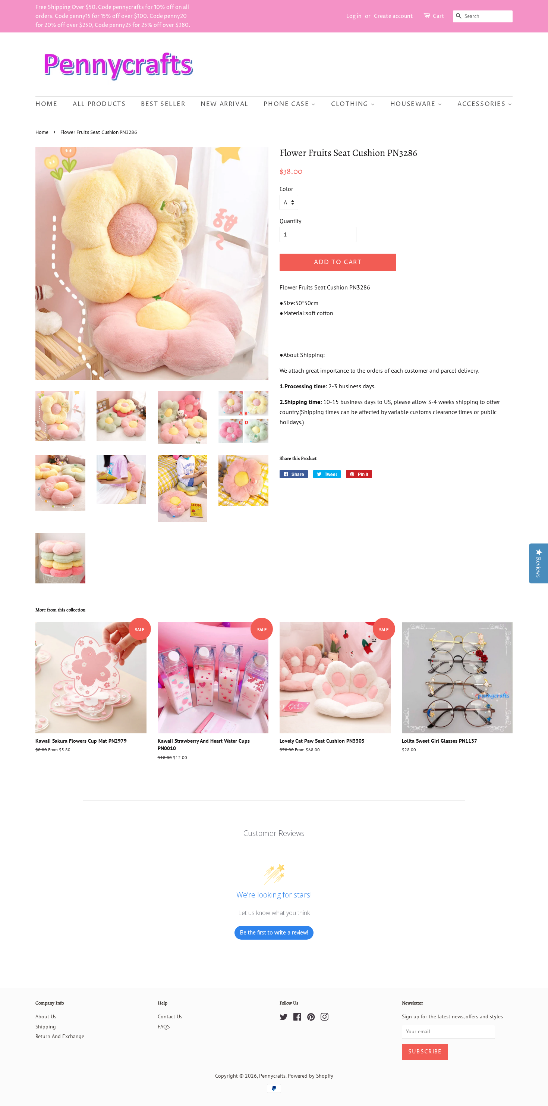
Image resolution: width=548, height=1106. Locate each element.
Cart (438, 16)
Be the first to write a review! (274, 932)
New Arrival (225, 104)
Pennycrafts (272, 1075)
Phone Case (287, 104)
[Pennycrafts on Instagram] (324, 1018)
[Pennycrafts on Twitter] (284, 1018)
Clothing (350, 104)
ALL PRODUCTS (99, 104)
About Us (45, 1016)
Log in (354, 16)
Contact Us (170, 1016)
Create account (393, 16)
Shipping (45, 1026)
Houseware (414, 104)
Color (286, 188)
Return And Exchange (59, 1036)
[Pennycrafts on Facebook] (297, 1018)
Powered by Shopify (310, 1075)
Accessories (482, 104)
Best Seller (163, 104)
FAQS (164, 1026)
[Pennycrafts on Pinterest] (311, 1018)
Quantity (290, 221)
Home (46, 104)
